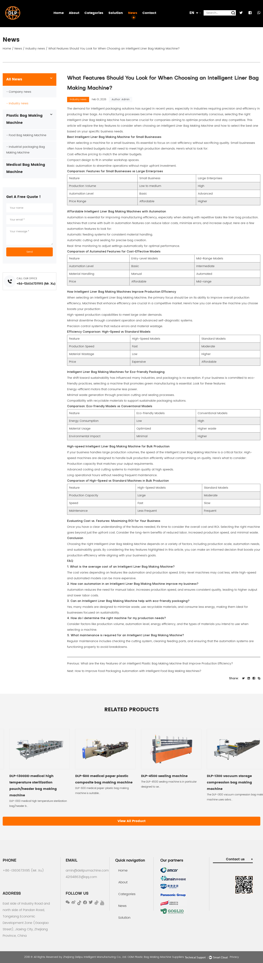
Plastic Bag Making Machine (24, 119)
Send (29, 252)
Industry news (35, 48)
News (132, 13)
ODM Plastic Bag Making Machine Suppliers (156, 957)
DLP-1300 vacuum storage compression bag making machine (222, 782)
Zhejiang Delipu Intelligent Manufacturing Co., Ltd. (95, 957)
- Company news (18, 92)
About (74, 13)
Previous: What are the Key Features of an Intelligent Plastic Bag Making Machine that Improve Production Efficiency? (150, 663)
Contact (149, 13)
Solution (115, 13)
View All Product (131, 821)
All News (14, 79)
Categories (93, 13)
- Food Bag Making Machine (26, 135)
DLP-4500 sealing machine (157, 776)
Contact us (239, 859)
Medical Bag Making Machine (25, 168)
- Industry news (17, 103)
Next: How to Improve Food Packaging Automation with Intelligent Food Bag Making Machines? (134, 671)
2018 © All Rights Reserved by (43, 957)
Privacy (234, 957)
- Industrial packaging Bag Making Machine (25, 150)
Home (58, 13)
